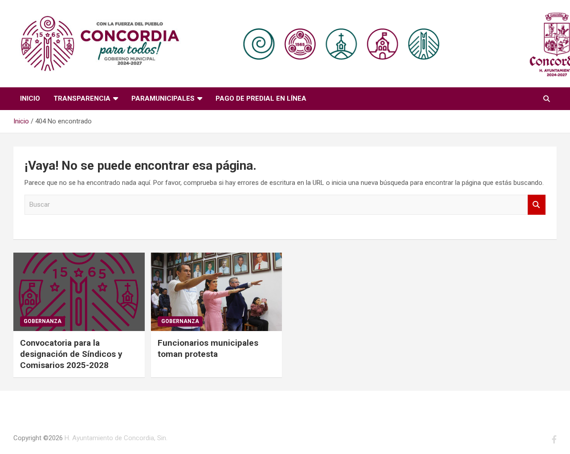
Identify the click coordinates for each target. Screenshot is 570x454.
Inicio (30, 98)
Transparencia (81, 98)
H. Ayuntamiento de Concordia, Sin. (116, 438)
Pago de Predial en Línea (261, 98)
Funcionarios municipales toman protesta (208, 348)
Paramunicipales (163, 98)
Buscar (537, 205)
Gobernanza (42, 321)
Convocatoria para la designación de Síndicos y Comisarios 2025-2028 (71, 354)
